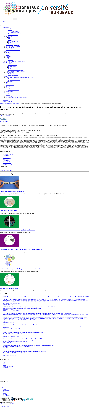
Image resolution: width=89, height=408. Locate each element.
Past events (8, 98)
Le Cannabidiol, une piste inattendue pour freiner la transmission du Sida (21, 269)
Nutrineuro (10, 42)
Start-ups (10, 58)
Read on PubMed (4, 121)
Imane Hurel (5, 159)
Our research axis (9, 52)
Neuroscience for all (7, 101)
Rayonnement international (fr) (15, 33)
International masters (12, 65)
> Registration (3, 387)
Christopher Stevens (7, 164)
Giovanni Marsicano (7, 161)
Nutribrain (10, 60)
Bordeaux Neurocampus (11, 28)
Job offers (10, 88)
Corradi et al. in (8, 210)
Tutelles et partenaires (13, 35)
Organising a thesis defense (14, 80)
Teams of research (9, 53)
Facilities (7, 55)
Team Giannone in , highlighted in (17, 230)
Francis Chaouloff (7, 163)
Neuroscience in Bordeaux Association (16, 71)
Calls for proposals (10, 85)
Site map (5, 394)
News (7, 82)
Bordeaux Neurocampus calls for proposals (15, 61)
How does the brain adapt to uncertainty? (12, 191)
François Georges (6, 158)
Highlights (10, 81)
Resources (5, 76)
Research (5, 51)
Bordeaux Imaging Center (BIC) (13, 45)
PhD (9, 67)
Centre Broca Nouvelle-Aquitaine (13, 50)
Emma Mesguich (6, 156)
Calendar (8, 95)
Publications (8, 56)
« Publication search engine (6, 170)
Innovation (8, 57)
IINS (9, 37)
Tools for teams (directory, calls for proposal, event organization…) (20, 77)
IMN (9, 38)
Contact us (5, 389)
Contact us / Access (10, 48)
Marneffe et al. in (9, 288)
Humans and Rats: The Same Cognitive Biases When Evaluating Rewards (21, 249)
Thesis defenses (9, 96)
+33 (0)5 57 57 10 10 (4, 406)
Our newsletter (9, 86)
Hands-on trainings (10, 72)
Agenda (4, 92)
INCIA (9, 40)
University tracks (9, 63)
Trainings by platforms (13, 75)
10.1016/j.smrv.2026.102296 (46, 318)
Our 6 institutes (9, 36)
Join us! (7, 87)
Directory (8, 83)
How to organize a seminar (14, 78)
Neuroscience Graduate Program (15, 70)
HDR (9, 68)
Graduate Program (10, 47)
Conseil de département (16, 31)
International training (7, 62)
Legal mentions (6, 395)
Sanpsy (10, 43)
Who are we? (6, 27)
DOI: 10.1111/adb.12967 (5, 115)
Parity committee (9, 91)
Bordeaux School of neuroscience (13, 46)
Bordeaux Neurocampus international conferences (16, 97)
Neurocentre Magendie (13, 41)
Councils (10, 30)
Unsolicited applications (13, 90)
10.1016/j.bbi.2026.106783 (46, 300)
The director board (15, 32)
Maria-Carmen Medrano (8, 154)
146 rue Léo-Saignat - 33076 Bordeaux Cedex (10, 403)
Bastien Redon (6, 155)
